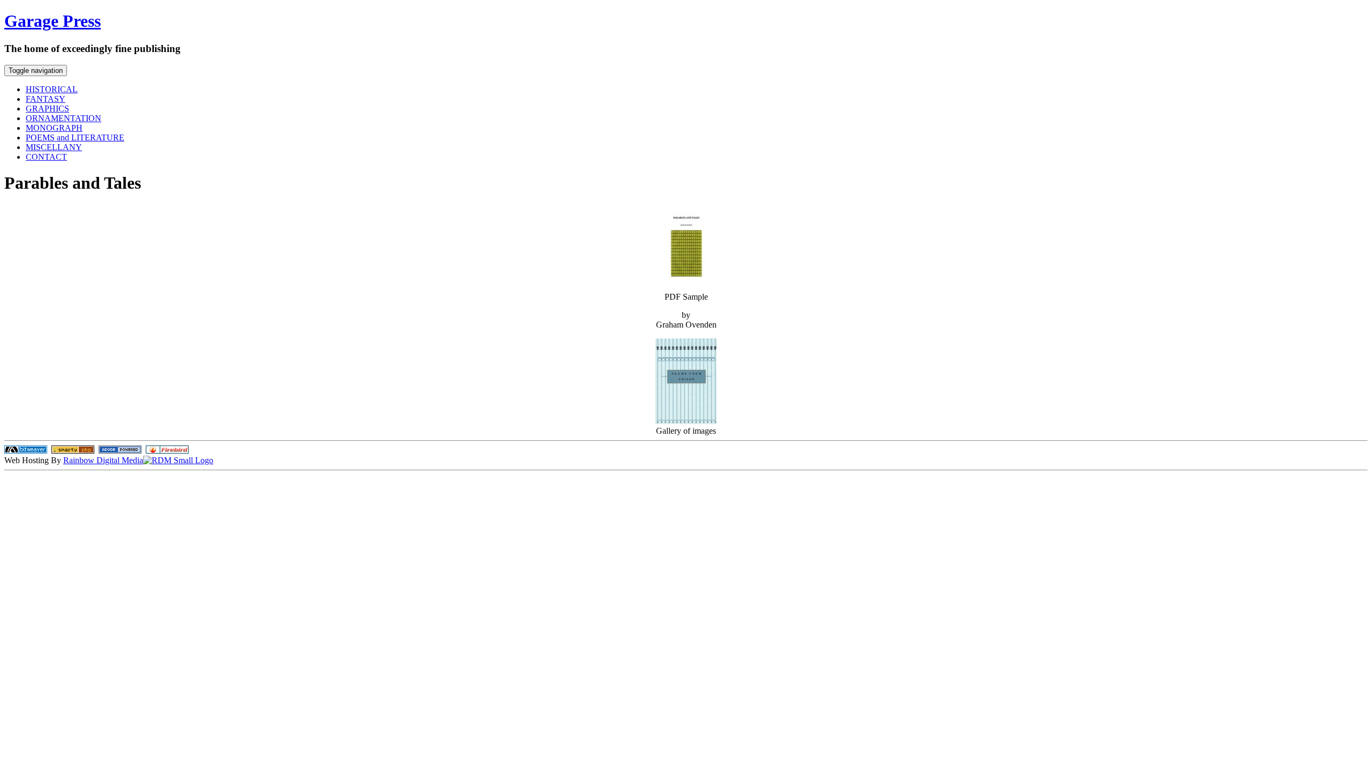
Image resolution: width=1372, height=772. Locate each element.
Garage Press (52, 21)
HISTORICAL (52, 89)
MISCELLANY (54, 147)
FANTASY (45, 98)
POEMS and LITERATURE (75, 137)
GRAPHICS (47, 108)
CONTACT (46, 156)
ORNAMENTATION (63, 118)
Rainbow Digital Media (103, 460)
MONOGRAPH (54, 127)
